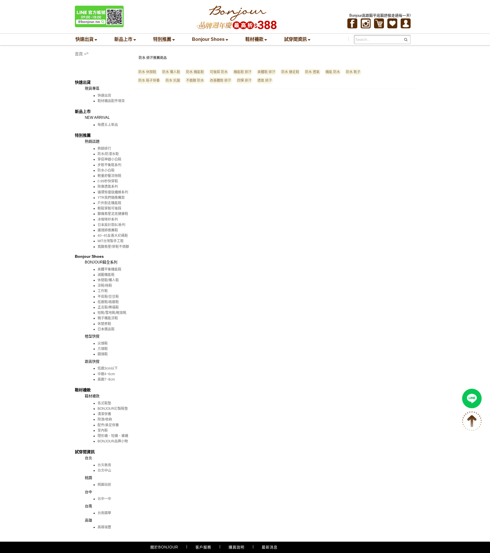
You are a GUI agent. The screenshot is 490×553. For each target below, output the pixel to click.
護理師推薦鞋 (108, 230)
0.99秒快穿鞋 (108, 181)
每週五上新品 (108, 125)
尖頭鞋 (103, 343)
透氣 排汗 (264, 81)
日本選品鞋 (106, 329)
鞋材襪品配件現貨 (111, 101)
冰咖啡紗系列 (108, 219)
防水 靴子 (353, 72)
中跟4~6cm (106, 374)
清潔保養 (104, 414)
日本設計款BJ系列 (111, 225)
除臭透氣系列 (108, 187)
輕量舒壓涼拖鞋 (109, 176)
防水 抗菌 (173, 81)
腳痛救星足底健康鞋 (113, 214)
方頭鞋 (103, 349)
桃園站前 (104, 485)
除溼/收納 (105, 419)
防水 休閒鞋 (147, 72)
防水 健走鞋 (290, 72)
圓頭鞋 (103, 354)
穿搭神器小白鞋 (109, 159)
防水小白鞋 (106, 170)
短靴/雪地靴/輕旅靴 (112, 313)
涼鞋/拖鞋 (105, 286)
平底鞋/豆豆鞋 (108, 297)
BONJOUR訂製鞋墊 (113, 409)
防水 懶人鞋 (171, 72)
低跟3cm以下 (108, 368)
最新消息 (270, 547)
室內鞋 (103, 430)
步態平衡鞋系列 (109, 165)
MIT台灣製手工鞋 (111, 241)
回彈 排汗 (244, 81)
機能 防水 (333, 72)
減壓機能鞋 (106, 275)
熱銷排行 (104, 149)
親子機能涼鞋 (108, 318)
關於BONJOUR (164, 547)
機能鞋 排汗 (243, 72)
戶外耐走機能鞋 (109, 203)
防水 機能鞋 (195, 72)
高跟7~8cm (106, 379)
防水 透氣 (312, 72)
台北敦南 (104, 465)
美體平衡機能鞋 (109, 269)
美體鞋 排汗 (266, 72)
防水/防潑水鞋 (108, 154)
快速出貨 (104, 96)
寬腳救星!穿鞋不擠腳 (113, 247)
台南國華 (104, 513)
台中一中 (104, 499)
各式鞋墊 (104, 403)
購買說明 (236, 547)
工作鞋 (103, 291)
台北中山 (104, 470)
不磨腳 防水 (195, 81)
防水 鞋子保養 (149, 81)
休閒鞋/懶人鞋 (108, 280)
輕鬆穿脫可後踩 (109, 208)
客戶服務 (203, 547)
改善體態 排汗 (220, 81)
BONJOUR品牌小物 (113, 441)
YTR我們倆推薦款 (111, 198)
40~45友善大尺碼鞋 (113, 236)
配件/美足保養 (108, 425)
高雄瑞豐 (104, 527)
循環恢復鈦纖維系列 (113, 192)
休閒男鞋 (104, 324)
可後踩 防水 (219, 72)
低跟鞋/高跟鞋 (108, 302)
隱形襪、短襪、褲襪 (113, 436)
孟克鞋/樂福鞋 (108, 307)
